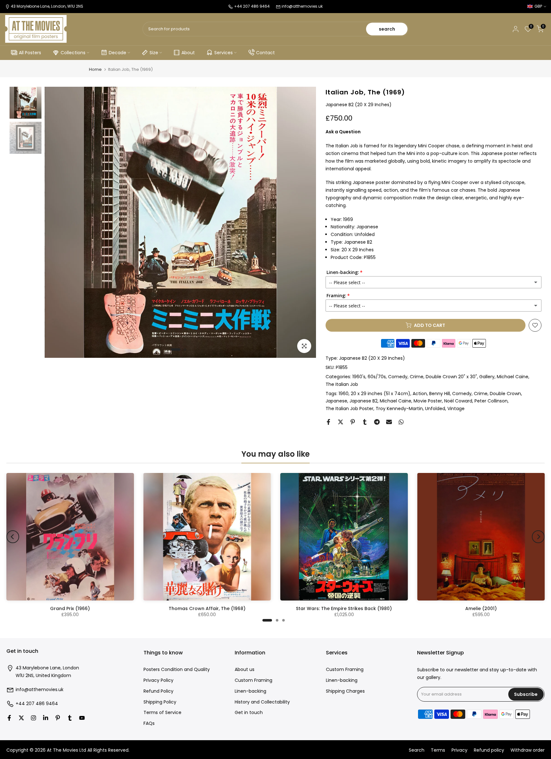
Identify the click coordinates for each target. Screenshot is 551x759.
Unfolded (435, 408)
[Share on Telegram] (377, 422)
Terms (438, 750)
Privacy (459, 750)
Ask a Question (343, 132)
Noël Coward (458, 401)
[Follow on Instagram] (33, 718)
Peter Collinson (491, 401)
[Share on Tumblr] (365, 422)
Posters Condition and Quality (176, 670)
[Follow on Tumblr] (70, 718)
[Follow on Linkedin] (45, 718)
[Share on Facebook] (328, 422)
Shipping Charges (345, 691)
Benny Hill (439, 393)
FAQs (149, 723)
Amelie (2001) (481, 608)
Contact (265, 52)
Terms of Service (162, 713)
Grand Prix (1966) (70, 608)
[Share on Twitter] (340, 422)
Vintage (456, 408)
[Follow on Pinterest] (58, 718)
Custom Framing (253, 680)
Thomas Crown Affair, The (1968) (207, 608)
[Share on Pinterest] (353, 422)
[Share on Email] (389, 422)
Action (420, 393)
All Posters (30, 52)
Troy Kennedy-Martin (399, 408)
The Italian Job (342, 384)
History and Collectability (262, 702)
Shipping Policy (159, 702)
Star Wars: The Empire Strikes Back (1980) (344, 608)
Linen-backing (250, 691)
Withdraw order (528, 750)
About (188, 52)
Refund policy (489, 750)
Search (416, 750)
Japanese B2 (363, 401)
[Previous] (12, 536)
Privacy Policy (158, 680)
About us (244, 670)
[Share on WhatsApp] (401, 422)
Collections (73, 52)
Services (223, 52)
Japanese (336, 401)
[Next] (538, 536)
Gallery (487, 376)
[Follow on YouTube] (82, 718)
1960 (344, 393)
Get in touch (249, 713)
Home (95, 69)
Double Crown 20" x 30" (451, 376)
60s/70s (377, 376)
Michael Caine (512, 376)
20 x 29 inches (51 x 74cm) (380, 393)
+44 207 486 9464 (37, 704)
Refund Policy (158, 691)
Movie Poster (428, 401)
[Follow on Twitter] (21, 718)
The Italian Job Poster (349, 408)
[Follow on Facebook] (9, 718)
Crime (416, 376)
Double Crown (505, 393)
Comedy (398, 376)
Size (154, 52)
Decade (117, 52)
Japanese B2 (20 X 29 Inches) (372, 358)
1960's (358, 376)
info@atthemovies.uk (302, 6)
